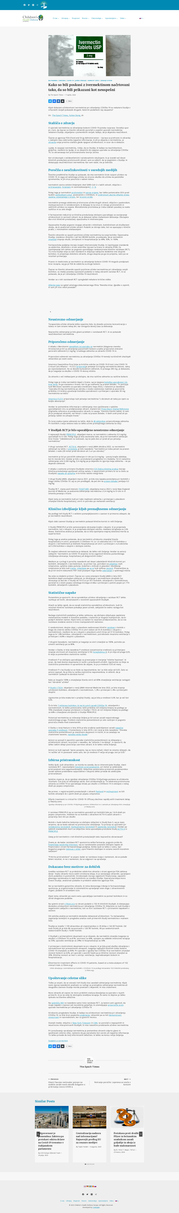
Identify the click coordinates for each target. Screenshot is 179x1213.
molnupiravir (112, 791)
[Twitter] (29, 5)
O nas (62, 1201)
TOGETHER (84, 489)
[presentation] (52, 1117)
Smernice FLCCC (55, 399)
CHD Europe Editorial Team (50, 1153)
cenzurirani (53, 1017)
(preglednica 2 (99, 652)
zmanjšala (81, 568)
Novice (84, 1201)
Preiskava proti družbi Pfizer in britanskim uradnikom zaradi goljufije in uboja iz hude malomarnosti (126, 1139)
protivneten (77, 192)
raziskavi (111, 627)
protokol (90, 827)
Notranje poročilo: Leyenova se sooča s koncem (112, 1082)
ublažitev (113, 564)
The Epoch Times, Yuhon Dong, (66, 115)
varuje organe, (92, 192)
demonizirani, (115, 1015)
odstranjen (107, 570)
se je (92, 568)
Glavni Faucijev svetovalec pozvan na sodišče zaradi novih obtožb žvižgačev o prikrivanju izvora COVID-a (66, 1083)
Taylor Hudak (83, 1147)
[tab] (85, 1164)
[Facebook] (24, 5)
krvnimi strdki (86, 197)
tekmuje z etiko (73, 849)
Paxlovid (99, 791)
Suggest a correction (58, 1040)
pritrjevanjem (54, 187)
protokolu (72, 449)
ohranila (52, 142)
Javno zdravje (80, 80)
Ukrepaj (69, 1201)
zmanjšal (52, 239)
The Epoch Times (57, 95)
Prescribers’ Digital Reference (115, 409)
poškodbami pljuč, (64, 195)
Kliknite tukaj (54, 285)
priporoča (81, 366)
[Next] (140, 1134)
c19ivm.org (70, 904)
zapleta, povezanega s (58, 197)
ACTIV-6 (72, 446)
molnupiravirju (78, 827)
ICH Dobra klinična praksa (106, 469)
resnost (109, 568)
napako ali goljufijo (66, 473)
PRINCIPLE (71, 434)
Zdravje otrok (106, 80)
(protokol (65, 827)
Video (112, 1201)
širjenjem (66, 187)
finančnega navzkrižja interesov (63, 844)
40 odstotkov (99, 421)
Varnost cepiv (93, 80)
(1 (90, 187)
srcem (72, 197)
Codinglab (96, 1207)
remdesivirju (54, 827)
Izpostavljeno (103, 1201)
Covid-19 (70, 80)
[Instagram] (33, 5)
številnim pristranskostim (87, 767)
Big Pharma (52, 80)
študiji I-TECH (56, 687)
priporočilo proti (116, 1005)
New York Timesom (82, 1023)
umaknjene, (85, 1015)
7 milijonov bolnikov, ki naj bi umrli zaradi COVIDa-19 (82, 705)
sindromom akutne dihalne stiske (113, 195)
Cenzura (62, 80)
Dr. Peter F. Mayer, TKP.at (125, 1150)
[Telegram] (37, 5)
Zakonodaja (92, 1201)
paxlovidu (102, 827)
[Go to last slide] (38, 1134)
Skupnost (76, 18)
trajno (73, 568)
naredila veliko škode (77, 734)
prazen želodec (111, 481)
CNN (95, 1023)
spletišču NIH (57, 1003)
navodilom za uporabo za (80, 346)
